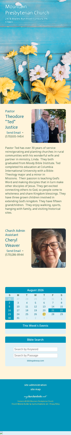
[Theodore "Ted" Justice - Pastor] (48, 142)
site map (36, 389)
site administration (35, 385)
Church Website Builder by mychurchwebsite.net (30, 404)
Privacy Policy (55, 404)
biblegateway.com (35, 361)
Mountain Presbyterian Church (27, 9)
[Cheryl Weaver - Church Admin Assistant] (48, 267)
